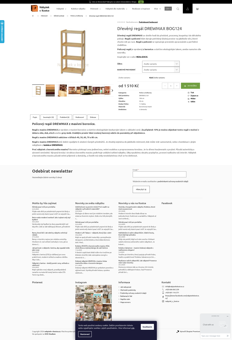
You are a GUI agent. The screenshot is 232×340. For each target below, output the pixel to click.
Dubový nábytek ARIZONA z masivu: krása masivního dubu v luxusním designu (91, 262)
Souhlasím (147, 326)
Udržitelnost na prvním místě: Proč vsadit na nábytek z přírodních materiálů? (92, 208)
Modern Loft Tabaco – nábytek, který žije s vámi (93, 233)
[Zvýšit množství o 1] (177, 86)
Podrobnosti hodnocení (148, 22)
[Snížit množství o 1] (165, 86)
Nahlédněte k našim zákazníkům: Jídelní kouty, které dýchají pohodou (136, 234)
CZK (167, 8)
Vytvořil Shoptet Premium (190, 331)
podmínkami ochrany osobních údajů (173, 181)
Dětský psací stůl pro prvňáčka (43, 207)
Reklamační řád (126, 296)
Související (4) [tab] (48, 117)
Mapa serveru (125, 302)
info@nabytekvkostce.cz (174, 286)
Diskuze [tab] (93, 117)
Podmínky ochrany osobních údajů (133, 293)
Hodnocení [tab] (80, 117)
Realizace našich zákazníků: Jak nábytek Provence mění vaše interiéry (137, 262)
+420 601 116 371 (172, 292)
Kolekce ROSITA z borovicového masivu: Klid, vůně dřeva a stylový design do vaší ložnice (92, 247)
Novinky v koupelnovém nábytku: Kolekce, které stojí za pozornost (136, 208)
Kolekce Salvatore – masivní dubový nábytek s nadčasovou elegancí (135, 249)
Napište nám (125, 299)
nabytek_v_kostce (172, 301)
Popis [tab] (35, 117)
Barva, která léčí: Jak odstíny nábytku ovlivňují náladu (49, 234)
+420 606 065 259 (172, 289)
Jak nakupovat (125, 287)
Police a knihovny (145, 93)
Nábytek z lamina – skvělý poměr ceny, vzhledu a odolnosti (50, 264)
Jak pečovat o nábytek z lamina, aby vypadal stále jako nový (51, 249)
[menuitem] (61, 8)
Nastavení (85, 334)
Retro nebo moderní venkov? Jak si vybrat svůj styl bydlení (51, 218)
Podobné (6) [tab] (64, 117)
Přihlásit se (141, 189)
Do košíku (192, 86)
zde (132, 328)
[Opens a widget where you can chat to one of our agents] (215, 326)
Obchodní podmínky (128, 290)
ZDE (141, 2)
